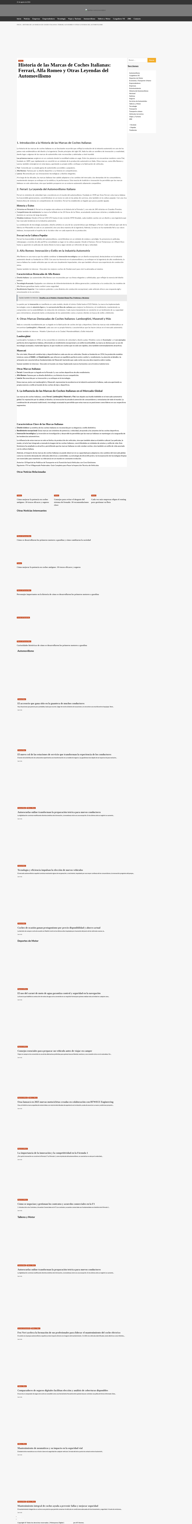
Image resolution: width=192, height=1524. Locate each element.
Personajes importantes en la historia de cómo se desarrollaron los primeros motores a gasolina (58, 594)
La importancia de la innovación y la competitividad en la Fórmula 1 (53, 1153)
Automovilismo (89, 19)
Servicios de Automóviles (138, 101)
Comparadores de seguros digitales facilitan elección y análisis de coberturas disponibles (63, 1390)
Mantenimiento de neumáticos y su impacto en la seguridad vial (50, 1448)
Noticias (27, 19)
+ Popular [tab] (132, 127)
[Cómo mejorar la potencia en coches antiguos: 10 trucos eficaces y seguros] (32, 484)
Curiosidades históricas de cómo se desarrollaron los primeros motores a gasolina (52, 645)
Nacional (132, 93)
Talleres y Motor (104, 19)
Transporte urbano (135, 111)
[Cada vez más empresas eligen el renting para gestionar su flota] (106, 484)
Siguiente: (58, 465)
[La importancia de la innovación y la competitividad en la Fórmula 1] (50, 1129)
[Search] (174, 18)
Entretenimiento (135, 88)
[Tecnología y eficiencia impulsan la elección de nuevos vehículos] (50, 843)
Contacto (137, 19)
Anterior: (56, 463)
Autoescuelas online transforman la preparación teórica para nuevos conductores (59, 812)
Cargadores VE (119, 19)
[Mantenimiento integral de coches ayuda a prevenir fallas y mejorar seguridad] (50, 1479)
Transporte (133, 109)
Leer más (20, 710)
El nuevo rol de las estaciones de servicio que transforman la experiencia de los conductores (64, 754)
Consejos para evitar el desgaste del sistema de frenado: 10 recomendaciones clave (71, 502)
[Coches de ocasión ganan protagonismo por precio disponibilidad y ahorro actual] (50, 901)
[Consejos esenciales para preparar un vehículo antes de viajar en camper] (50, 1024)
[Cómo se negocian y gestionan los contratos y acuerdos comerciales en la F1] (50, 1180)
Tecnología (61, 19)
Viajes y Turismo (74, 19)
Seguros (132, 98)
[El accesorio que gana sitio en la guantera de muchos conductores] (50, 676)
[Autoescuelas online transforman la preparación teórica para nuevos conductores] (50, 785)
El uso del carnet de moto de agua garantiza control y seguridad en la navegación (59, 993)
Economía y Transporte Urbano (140, 80)
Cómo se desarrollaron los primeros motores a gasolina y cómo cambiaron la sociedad (54, 540)
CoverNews (68, 1522)
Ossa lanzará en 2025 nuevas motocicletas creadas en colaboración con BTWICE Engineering (65, 1102)
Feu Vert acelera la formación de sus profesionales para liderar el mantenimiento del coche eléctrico (69, 1332)
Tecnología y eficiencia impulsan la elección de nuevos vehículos (50, 870)
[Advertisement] (96, 42)
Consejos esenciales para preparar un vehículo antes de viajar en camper (55, 1051)
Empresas (36, 19)
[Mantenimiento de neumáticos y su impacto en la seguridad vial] (50, 1421)
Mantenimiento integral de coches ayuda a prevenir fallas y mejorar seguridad (58, 1506)
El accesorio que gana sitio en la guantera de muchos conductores (51, 703)
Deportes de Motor (136, 78)
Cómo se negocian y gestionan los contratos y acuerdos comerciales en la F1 (56, 1204)
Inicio (19, 19)
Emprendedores (48, 19)
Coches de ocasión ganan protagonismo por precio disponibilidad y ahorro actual (59, 927)
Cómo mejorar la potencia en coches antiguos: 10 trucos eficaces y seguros (49, 567)
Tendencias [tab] (133, 130)
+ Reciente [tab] (132, 125)
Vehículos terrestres (136, 114)
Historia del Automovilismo (138, 91)
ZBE (129, 19)
